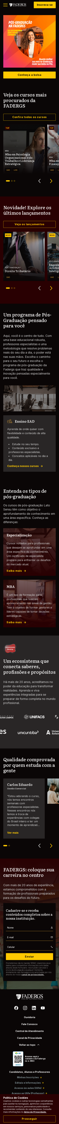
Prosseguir (29, 1118)
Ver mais (13, 832)
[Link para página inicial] (17, 5)
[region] (29, 41)
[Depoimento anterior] (39, 845)
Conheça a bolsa (29, 74)
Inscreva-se (45, 4)
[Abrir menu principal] (5, 5)
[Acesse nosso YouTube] (43, 1008)
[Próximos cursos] (51, 181)
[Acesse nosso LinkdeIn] (34, 1008)
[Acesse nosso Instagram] (25, 1008)
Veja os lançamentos (29, 224)
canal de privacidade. (32, 974)
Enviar (29, 956)
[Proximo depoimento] (51, 845)
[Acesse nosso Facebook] (16, 1008)
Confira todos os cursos (29, 117)
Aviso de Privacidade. (35, 1112)
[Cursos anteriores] (39, 181)
